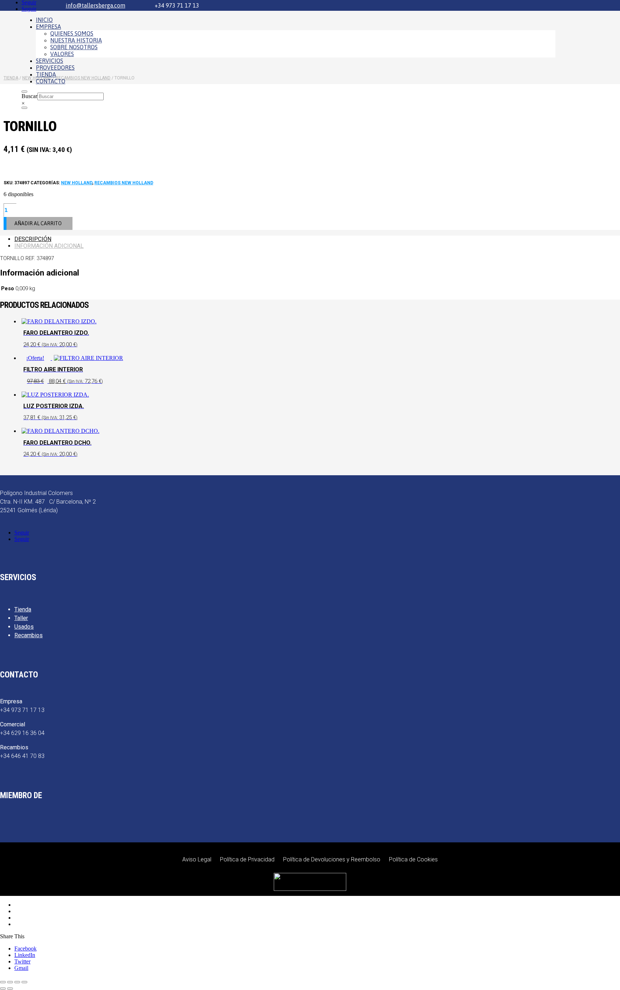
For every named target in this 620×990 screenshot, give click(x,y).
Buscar (29, 96)
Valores (62, 54)
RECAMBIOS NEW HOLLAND (123, 182)
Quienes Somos (71, 33)
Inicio (44, 20)
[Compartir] (17, 982)
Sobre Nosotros (74, 47)
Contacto (50, 81)
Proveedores (55, 67)
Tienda (46, 74)
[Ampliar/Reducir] (3, 982)
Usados (24, 626)
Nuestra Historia (76, 40)
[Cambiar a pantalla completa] (10, 982)
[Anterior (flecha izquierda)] (3, 988)
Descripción (32, 239)
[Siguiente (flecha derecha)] (10, 988)
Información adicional (49, 245)
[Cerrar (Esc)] (24, 982)
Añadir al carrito (38, 223)
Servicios (49, 60)
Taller (21, 618)
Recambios (28, 635)
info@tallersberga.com (95, 5)
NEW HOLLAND (76, 182)
